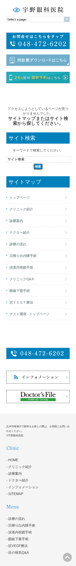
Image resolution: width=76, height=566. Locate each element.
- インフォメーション (22, 487)
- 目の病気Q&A (17, 552)
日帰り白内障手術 (23, 256)
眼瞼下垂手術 (20, 291)
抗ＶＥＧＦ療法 (21, 302)
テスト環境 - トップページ (29, 314)
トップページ (20, 197)
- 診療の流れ (15, 518)
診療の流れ (18, 244)
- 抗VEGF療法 (17, 546)
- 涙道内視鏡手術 (19, 532)
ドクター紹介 (20, 232)
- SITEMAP (14, 494)
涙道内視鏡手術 (21, 267)
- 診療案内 (14, 473)
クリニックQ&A (22, 279)
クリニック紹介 (21, 209)
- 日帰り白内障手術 (20, 525)
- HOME (12, 460)
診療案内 (16, 221)
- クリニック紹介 (19, 467)
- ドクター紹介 (17, 480)
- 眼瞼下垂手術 (17, 539)
